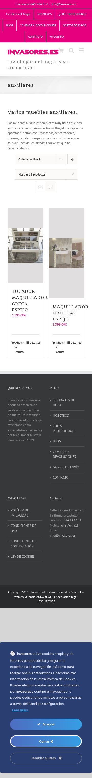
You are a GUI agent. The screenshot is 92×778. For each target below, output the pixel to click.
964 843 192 (72, 520)
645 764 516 (70, 525)
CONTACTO (60, 477)
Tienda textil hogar (64, 402)
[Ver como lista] (50, 187)
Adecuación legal (67, 597)
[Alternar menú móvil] (81, 50)
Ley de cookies (23, 556)
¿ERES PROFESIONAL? (64, 428)
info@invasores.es (64, 4)
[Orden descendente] (72, 159)
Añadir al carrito (19, 347)
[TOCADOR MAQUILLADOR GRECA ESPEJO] (25, 245)
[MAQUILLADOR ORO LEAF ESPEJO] (66, 253)
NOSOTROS (61, 415)
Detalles (34, 342)
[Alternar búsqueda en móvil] (71, 50)
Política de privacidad (20, 513)
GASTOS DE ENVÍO (66, 467)
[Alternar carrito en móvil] (61, 50)
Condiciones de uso (23, 528)
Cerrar (44, 741)
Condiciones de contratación (23, 543)
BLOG (57, 441)
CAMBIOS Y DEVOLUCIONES (64, 454)
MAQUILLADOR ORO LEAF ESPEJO (71, 313)
